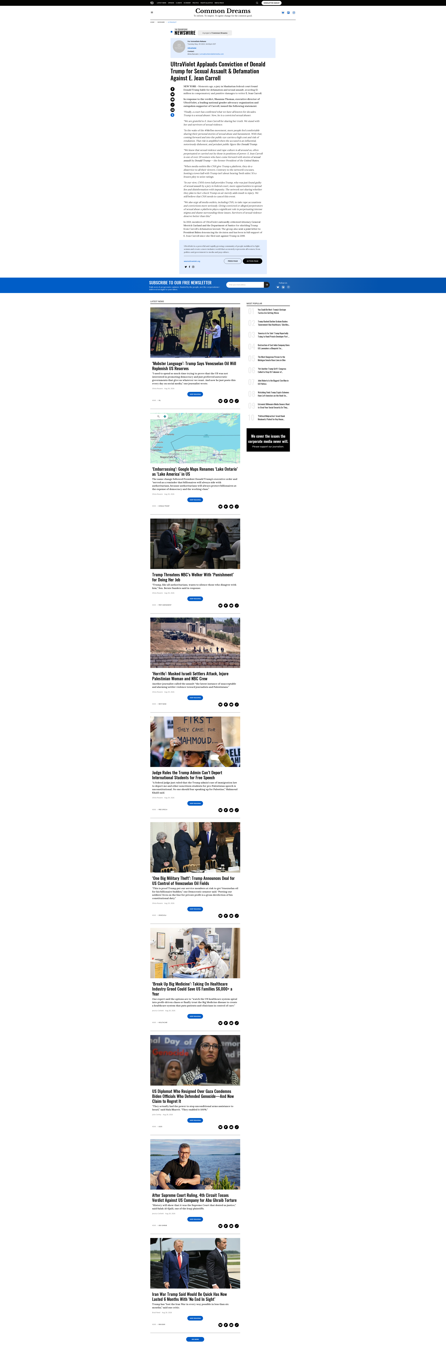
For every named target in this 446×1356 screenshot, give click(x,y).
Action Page (252, 261)
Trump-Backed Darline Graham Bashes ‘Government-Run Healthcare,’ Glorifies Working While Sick (273, 323)
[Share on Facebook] (173, 89)
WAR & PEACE (219, 3)
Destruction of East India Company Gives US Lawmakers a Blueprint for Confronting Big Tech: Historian (274, 347)
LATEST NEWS (161, 3)
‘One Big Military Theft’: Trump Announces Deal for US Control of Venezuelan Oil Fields (193, 880)
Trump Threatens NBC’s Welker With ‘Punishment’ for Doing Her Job (193, 576)
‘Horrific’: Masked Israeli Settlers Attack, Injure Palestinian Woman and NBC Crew (190, 675)
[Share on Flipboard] (226, 401)
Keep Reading (195, 394)
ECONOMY (187, 3)
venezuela (162, 915)
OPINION (171, 3)
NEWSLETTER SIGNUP (271, 3)
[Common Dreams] (152, 2)
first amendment (165, 605)
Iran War (162, 1324)
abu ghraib (163, 1225)
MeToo (210, 130)
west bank (162, 704)
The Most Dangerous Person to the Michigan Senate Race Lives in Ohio (271, 358)
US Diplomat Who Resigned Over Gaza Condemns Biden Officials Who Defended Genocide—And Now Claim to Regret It (193, 1096)
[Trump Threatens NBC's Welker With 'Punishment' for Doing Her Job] (195, 543)
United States (251, 160)
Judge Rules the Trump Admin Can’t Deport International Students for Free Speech (187, 774)
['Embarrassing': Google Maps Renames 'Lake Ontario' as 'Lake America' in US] (195, 438)
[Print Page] (173, 110)
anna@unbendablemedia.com (212, 54)
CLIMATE (179, 3)
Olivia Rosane (157, 389)
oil (160, 400)
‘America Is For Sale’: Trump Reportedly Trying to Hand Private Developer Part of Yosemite (274, 335)
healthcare (163, 1022)
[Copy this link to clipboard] (173, 105)
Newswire (161, 22)
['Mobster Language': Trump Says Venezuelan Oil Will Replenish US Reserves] (195, 332)
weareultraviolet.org (192, 261)
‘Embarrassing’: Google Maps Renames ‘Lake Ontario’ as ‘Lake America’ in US (195, 471)
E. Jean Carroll (253, 93)
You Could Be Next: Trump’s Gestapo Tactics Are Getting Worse (272, 311)
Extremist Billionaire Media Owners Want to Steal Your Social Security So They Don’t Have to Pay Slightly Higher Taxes (274, 406)
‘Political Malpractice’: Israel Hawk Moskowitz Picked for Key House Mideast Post (271, 417)
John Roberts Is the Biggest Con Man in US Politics (273, 382)
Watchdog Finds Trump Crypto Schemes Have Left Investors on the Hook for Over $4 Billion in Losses (273, 394)
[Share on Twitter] (173, 94)
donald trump (164, 506)
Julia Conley (156, 1115)
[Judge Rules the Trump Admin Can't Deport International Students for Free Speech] (195, 741)
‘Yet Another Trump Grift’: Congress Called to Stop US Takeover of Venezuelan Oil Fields (272, 370)
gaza (160, 1126)
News (154, 400)
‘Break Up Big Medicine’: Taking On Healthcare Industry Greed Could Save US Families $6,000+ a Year (192, 989)
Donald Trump (249, 144)
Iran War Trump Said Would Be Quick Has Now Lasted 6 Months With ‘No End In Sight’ (189, 1296)
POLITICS (196, 3)
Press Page (233, 261)
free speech (163, 809)
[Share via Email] (173, 99)
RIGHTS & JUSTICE (207, 3)
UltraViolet (172, 22)
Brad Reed (156, 1313)
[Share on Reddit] (231, 401)
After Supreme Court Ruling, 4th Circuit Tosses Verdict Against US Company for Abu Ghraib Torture (194, 1197)
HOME (152, 22)
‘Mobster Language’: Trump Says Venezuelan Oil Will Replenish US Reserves (194, 365)
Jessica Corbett (158, 1011)
